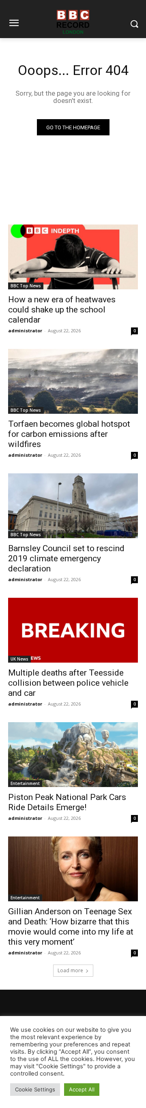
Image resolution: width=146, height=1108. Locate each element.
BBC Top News (26, 286)
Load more (70, 970)
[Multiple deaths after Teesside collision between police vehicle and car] (73, 630)
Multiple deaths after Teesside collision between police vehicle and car (68, 683)
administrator (25, 330)
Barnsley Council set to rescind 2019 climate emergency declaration (66, 558)
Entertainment (25, 783)
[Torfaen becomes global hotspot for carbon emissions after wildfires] (73, 381)
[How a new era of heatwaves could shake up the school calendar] (73, 257)
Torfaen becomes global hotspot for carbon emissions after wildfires (69, 434)
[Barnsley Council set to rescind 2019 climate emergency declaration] (73, 505)
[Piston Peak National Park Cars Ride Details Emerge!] (73, 754)
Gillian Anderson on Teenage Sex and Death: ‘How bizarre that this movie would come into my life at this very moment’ (70, 927)
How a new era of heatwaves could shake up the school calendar (62, 310)
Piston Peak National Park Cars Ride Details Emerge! (67, 802)
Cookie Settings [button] (35, 1089)
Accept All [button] (81, 1089)
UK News (19, 659)
